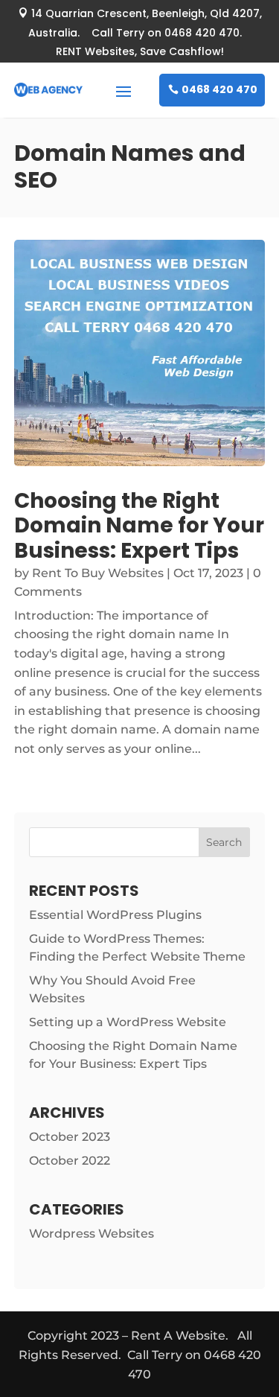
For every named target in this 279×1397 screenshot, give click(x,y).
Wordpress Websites (91, 1233)
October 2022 (69, 1160)
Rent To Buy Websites (98, 573)
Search (224, 842)
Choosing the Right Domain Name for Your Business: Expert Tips (139, 525)
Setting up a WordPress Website (127, 1022)
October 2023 (69, 1137)
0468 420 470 (219, 89)
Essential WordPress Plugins (115, 915)
